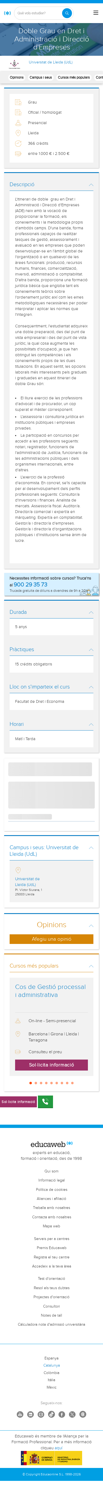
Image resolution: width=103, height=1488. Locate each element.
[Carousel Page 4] (46, 1083)
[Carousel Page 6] (56, 1083)
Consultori (51, 1306)
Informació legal (51, 1180)
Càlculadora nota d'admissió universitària (51, 1324)
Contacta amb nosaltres (51, 1217)
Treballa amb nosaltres (51, 1208)
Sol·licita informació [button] (51, 1065)
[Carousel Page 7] (62, 1083)
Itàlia (51, 1380)
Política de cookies (51, 1190)
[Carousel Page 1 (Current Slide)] (30, 1083)
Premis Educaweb (51, 1248)
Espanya (51, 1358)
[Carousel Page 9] (72, 1083)
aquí (58, 1448)
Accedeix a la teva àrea (51, 1266)
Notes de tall (51, 1315)
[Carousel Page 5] (51, 1083)
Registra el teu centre (51, 1257)
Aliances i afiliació (51, 1199)
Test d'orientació (51, 1279)
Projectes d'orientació (51, 1297)
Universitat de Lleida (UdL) (51, 62)
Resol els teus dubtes (51, 1288)
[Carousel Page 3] (41, 1083)
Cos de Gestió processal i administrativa (50, 991)
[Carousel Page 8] (67, 1083)
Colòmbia (51, 1373)
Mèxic (52, 1387)
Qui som (51, 1171)
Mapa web (51, 1226)
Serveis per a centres (51, 1239)
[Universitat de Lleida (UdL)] (14, 64)
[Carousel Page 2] (36, 1083)
